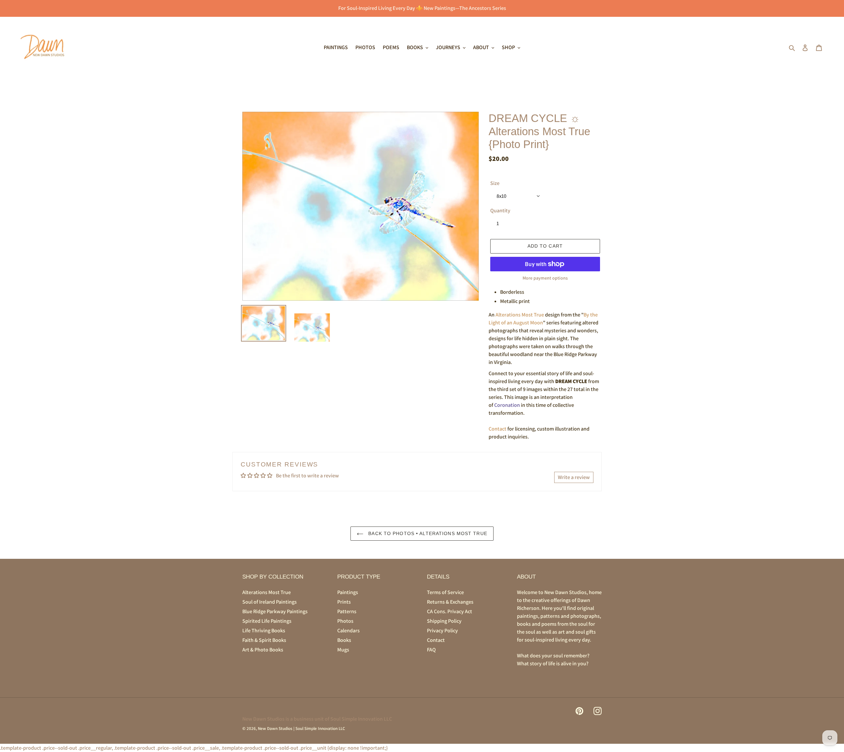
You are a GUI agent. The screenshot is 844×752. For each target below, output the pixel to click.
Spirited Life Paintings (266, 620)
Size (494, 183)
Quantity (500, 210)
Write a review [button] (574, 477)
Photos (345, 620)
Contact (497, 428)
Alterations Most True (520, 314)
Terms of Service (445, 592)
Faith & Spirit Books (264, 640)
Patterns (346, 611)
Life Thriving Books (263, 630)
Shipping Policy (444, 620)
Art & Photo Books (262, 649)
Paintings (347, 592)
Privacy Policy (442, 630)
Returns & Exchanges (450, 601)
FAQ (431, 649)
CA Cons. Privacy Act (449, 611)
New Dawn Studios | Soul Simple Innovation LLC (301, 728)
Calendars (348, 630)
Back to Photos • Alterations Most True (427, 533)
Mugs (343, 649)
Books (344, 640)
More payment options (545, 278)
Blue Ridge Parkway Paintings (275, 611)
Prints (344, 601)
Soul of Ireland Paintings (269, 601)
